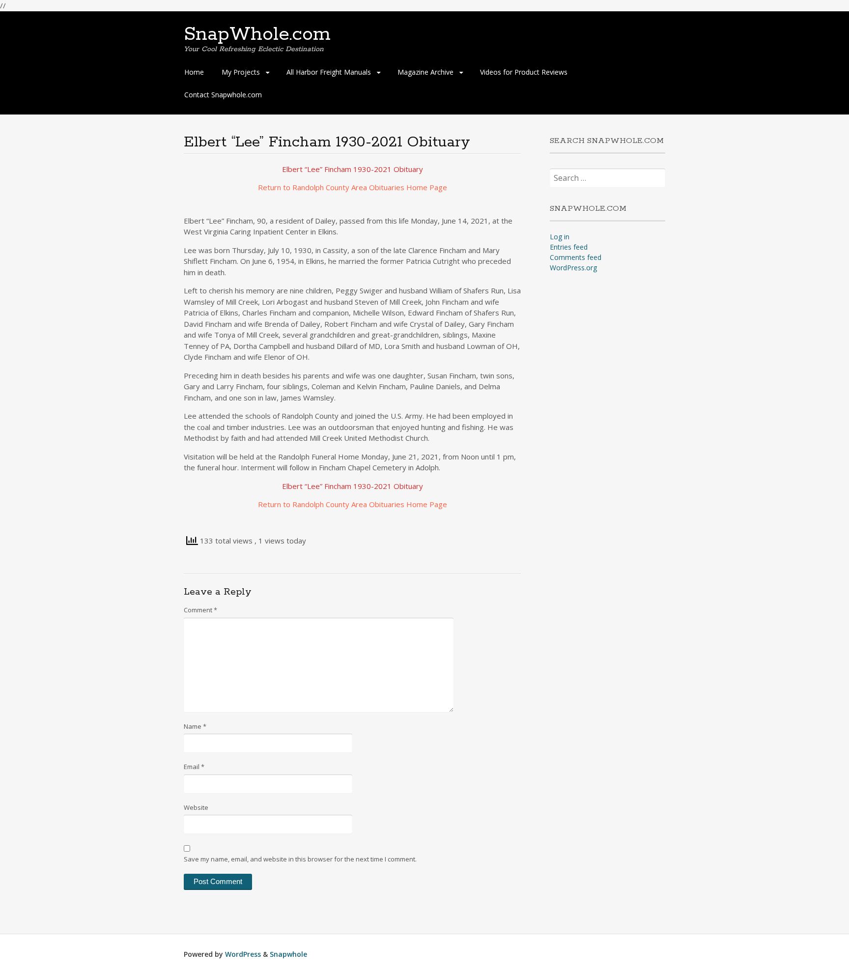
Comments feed (575, 257)
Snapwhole (288, 954)
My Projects (241, 72)
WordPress (243, 954)
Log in (559, 236)
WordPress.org (573, 267)
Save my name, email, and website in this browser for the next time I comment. (300, 859)
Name (195, 726)
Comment (200, 609)
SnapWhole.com (257, 34)
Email (194, 766)
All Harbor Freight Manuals (328, 72)
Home (194, 72)
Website (196, 807)
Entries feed (569, 247)
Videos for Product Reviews (523, 72)
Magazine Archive (425, 72)
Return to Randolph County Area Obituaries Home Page (352, 187)
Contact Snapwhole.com (223, 94)
